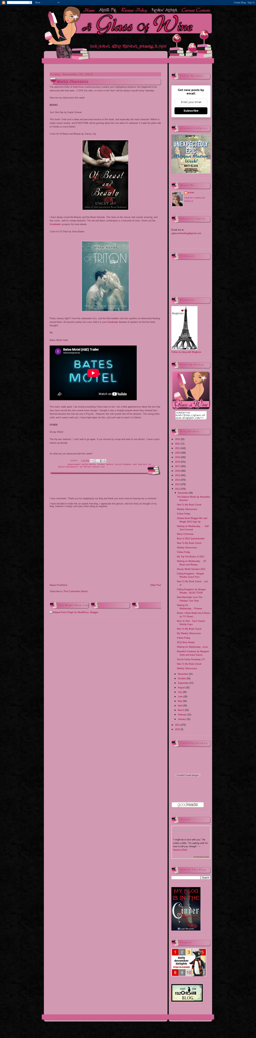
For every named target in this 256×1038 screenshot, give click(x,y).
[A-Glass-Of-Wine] (191, 409)
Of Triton (85, 467)
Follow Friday (183, 513)
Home (64, 585)
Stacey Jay (98, 467)
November (183, 674)
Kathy (191, 193)
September (183, 683)
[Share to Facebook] (101, 461)
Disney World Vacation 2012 (191, 569)
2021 (178, 448)
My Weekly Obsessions (189, 633)
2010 (178, 729)
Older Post (155, 585)
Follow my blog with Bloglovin (186, 352)
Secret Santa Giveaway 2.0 (191, 659)
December (183, 493)
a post (156, 439)
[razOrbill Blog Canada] (187, 1000)
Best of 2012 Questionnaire (190, 538)
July (180, 692)
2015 (178, 475)
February (182, 714)
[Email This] (91, 461)
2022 (178, 443)
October (182, 678)
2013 (178, 484)
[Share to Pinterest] (104, 461)
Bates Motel (89, 464)
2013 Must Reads (186, 642)
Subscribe (191, 110)
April (180, 705)
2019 (178, 457)
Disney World (105, 464)
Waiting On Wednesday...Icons (192, 647)
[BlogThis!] (94, 461)
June (180, 696)
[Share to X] (98, 461)
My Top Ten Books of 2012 (190, 556)
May (180, 701)
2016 (178, 471)
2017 (178, 466)
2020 (178, 452)
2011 (178, 725)
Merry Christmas (185, 534)
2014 (178, 480)
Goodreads (55, 224)
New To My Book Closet (189, 504)
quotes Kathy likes (183, 830)
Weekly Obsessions (187, 509)
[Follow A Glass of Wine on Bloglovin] (184, 348)
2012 (178, 489)
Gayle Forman (123, 464)
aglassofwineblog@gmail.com (186, 233)
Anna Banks (74, 464)
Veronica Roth (180, 850)
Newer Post (55, 585)
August (182, 687)
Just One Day (139, 464)
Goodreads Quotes (201, 857)
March (181, 710)
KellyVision (78, 87)
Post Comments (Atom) (76, 591)
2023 (178, 439)
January (182, 719)
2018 (178, 461)
